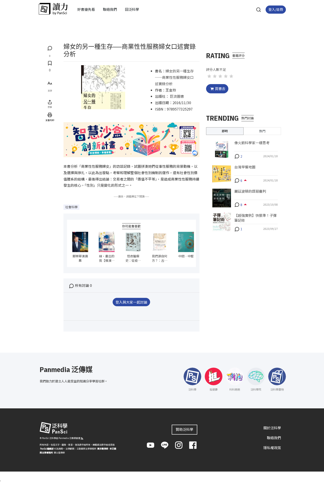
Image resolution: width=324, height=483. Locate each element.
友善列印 (49, 120)
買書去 (220, 88)
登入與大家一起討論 (131, 302)
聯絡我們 (110, 9)
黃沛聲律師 (102, 448)
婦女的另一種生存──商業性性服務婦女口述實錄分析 (174, 77)
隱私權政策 (272, 447)
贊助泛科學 (184, 429)
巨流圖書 (177, 96)
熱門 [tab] (262, 131)
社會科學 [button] (71, 207)
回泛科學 (132, 9)
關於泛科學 (272, 427)
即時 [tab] (225, 131)
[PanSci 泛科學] (53, 9)
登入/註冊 (275, 9)
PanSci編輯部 (47, 448)
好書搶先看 (86, 9)
